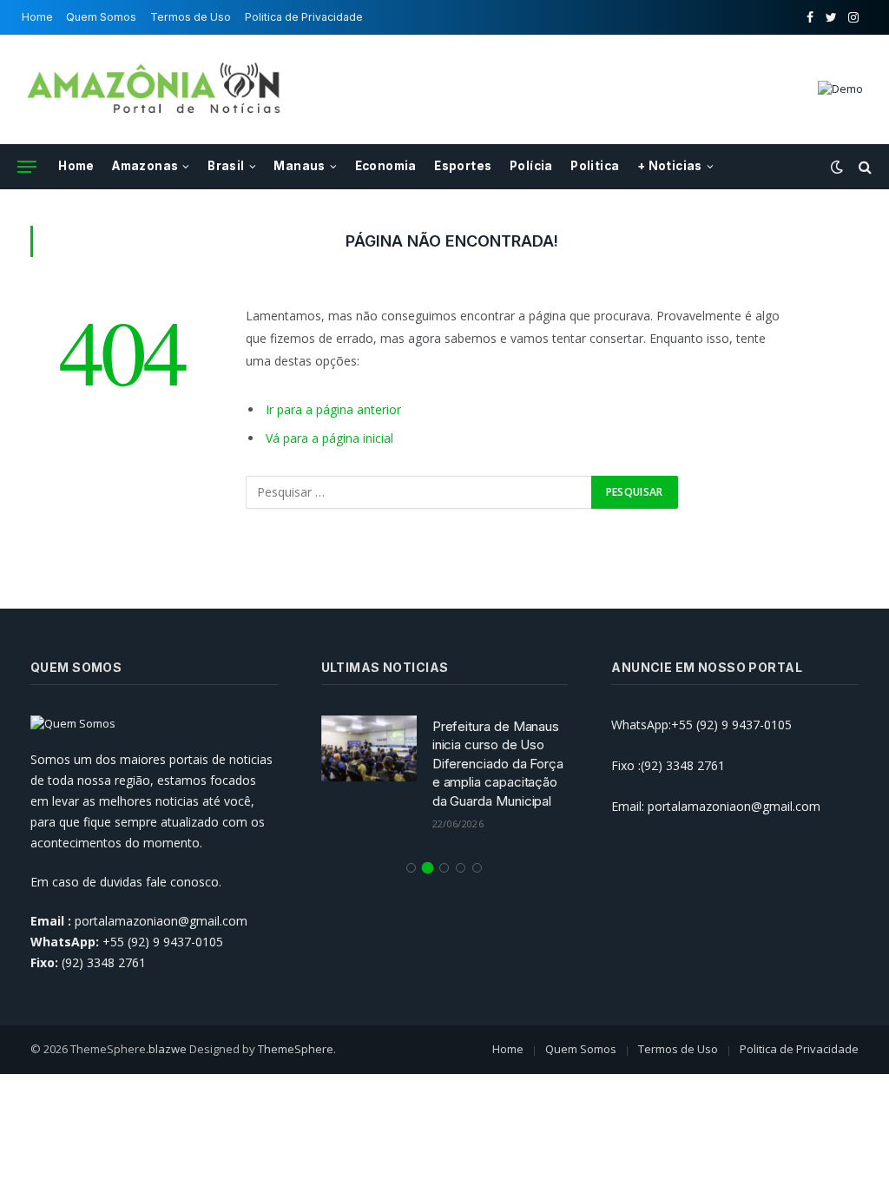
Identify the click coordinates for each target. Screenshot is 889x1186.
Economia (386, 166)
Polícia (531, 166)
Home (37, 16)
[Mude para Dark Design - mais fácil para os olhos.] (836, 167)
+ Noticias (669, 166)
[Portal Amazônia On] (156, 89)
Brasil (225, 166)
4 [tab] (460, 868)
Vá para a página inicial (329, 438)
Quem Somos (101, 16)
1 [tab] (411, 868)
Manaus (299, 166)
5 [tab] (477, 868)
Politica (594, 166)
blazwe (167, 1049)
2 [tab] (427, 868)
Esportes (462, 166)
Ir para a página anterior (333, 409)
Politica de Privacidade (304, 16)
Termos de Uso (190, 16)
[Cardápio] (26, 167)
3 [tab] (444, 868)
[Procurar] (863, 167)
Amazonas (145, 166)
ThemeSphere (295, 1049)
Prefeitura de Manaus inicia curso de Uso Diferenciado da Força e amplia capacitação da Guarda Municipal (497, 763)
